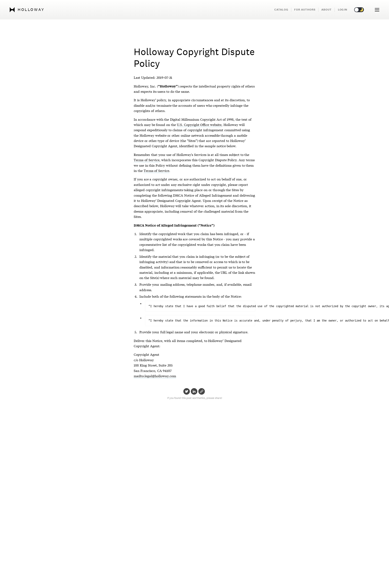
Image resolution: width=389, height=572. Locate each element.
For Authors (304, 10)
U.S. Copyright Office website (199, 124)
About (326, 10)
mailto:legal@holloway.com (155, 375)
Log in (342, 10)
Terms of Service (146, 159)
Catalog (281, 10)
